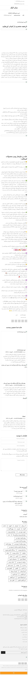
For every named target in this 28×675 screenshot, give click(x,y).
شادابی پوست (15, 553)
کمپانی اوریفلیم (8, 26)
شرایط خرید (24, 636)
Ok (13, 672)
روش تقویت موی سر (21, 538)
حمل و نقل (25, 634)
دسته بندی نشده (17, 15)
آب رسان (23, 525)
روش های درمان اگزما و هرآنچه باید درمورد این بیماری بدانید (13, 383)
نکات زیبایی (11, 562)
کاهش (16, 568)
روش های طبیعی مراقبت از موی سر (17, 547)
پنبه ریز (24, 565)
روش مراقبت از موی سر (20, 544)
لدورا (11, 556)
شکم (8, 553)
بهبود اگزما (10, 529)
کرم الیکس (23, 574)
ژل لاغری (23, 568)
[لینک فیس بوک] (22, 599)
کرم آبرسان (23, 571)
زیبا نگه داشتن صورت (10, 550)
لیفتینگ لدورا (23, 559)
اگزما (24, 529)
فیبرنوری (24, 556)
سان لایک (14, 8)
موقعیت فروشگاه (23, 627)
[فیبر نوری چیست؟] (25, 492)
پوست (17, 565)
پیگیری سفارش (24, 629)
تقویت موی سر (22, 532)
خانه (23, 15)
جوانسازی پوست (11, 532)
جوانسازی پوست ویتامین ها (19, 535)
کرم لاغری (15, 574)
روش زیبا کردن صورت (20, 541)
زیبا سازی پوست (22, 550)
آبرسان (16, 525)
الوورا (10, 525)
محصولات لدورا (13, 559)
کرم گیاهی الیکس (22, 580)
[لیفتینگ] (14, 406)
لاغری (17, 556)
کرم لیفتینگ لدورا (22, 577)
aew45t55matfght (23, 315)
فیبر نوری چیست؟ (18, 491)
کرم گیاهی (12, 577)
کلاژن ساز (12, 580)
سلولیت (24, 553)
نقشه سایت (25, 641)
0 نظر (17, 315)
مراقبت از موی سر (21, 562)
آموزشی (25, 514)
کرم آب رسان (14, 571)
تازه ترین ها (25, 639)
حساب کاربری (24, 632)
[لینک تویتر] (25, 599)
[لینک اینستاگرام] (19, 599)
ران (9, 535)
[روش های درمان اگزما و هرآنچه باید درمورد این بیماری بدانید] (14, 373)
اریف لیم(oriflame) (21, 350)
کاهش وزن (9, 568)
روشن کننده (8, 544)
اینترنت (18, 529)
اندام (4, 525)
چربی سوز (10, 565)
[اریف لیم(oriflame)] (14, 22)
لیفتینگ (23, 416)
